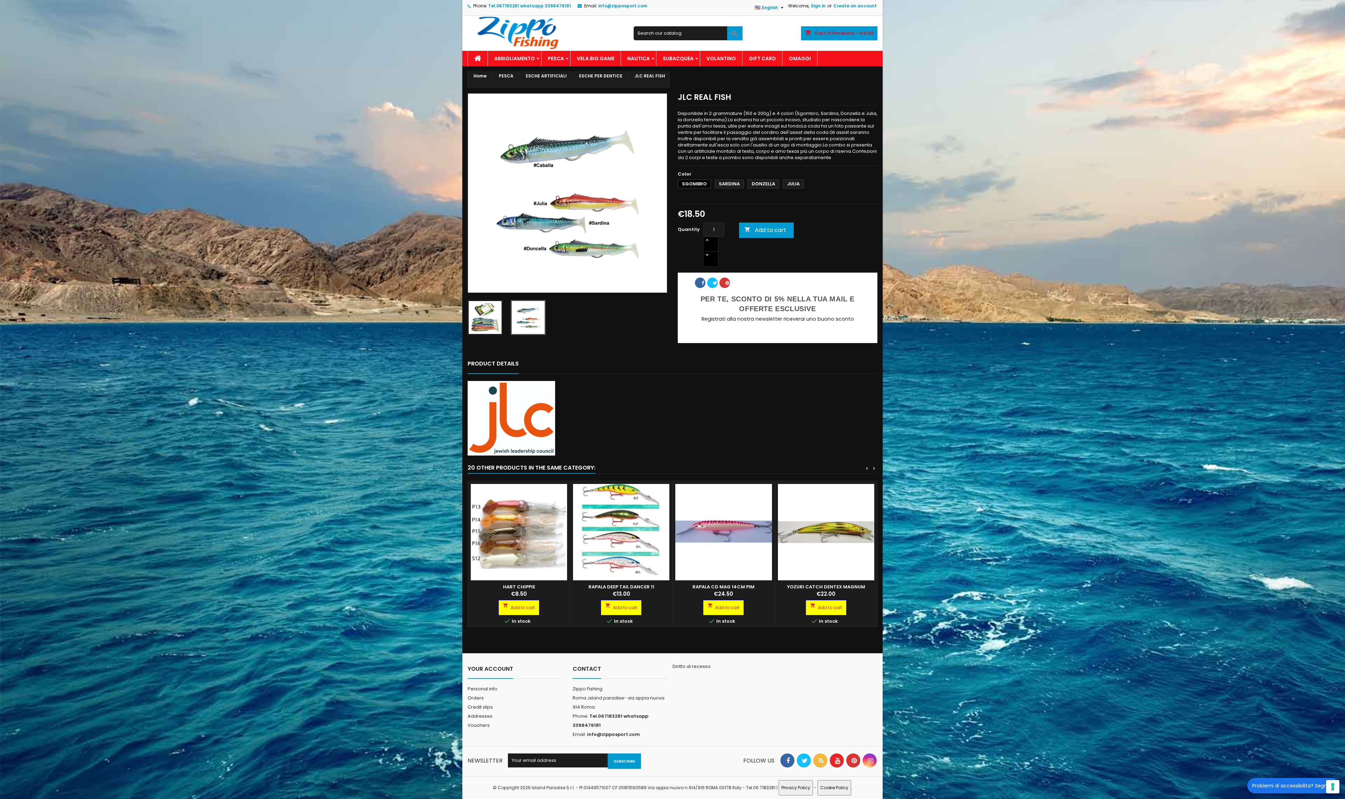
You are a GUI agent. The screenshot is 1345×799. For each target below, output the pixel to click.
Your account (490, 669)
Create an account (855, 6)
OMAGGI (800, 58)
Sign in (818, 6)
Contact (587, 669)
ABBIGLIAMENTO (514, 58)
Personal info (482, 688)
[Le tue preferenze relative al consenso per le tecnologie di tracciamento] (1332, 786)
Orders (476, 698)
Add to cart (765, 230)
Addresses (480, 716)
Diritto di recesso (691, 666)
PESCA (556, 58)
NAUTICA (638, 58)
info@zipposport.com (622, 6)
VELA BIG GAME (595, 58)
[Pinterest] (727, 285)
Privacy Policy (795, 788)
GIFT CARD (762, 58)
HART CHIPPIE (519, 586)
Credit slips (480, 707)
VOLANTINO (721, 58)
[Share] (702, 285)
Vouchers (479, 725)
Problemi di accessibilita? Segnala (1293, 785)
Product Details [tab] (493, 364)
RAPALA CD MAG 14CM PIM (723, 586)
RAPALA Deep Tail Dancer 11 (621, 586)
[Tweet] (715, 285)
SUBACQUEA (678, 58)
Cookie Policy (834, 788)
